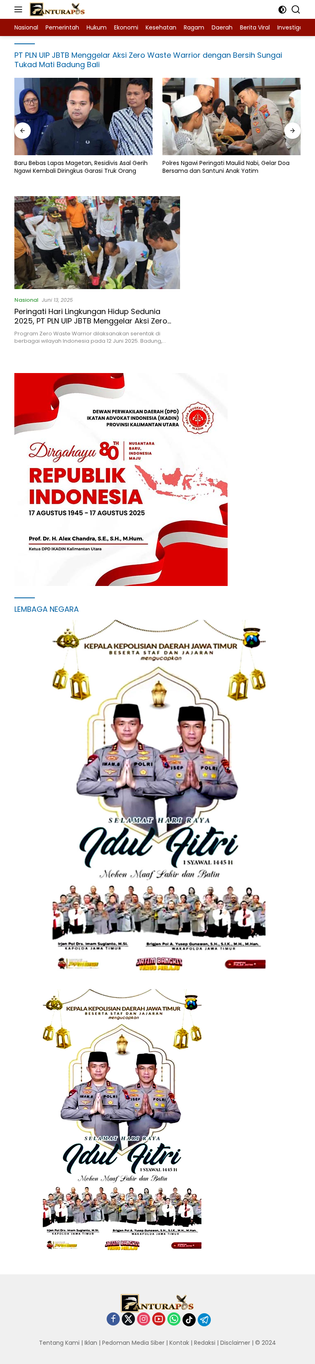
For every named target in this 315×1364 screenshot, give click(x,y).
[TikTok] (189, 1319)
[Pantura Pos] (56, 9)
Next (283, 958)
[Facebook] (113, 1319)
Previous (267, 958)
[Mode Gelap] (282, 9)
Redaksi (204, 1343)
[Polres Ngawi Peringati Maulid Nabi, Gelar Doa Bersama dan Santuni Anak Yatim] (231, 117)
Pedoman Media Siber (133, 1343)
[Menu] (19, 9)
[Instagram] (143, 1319)
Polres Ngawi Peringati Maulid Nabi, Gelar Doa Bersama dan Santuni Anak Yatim (226, 166)
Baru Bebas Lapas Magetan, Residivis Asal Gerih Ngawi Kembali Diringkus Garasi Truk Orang (81, 166)
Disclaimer (235, 1343)
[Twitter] (128, 1319)
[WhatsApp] (173, 1319)
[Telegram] (204, 1319)
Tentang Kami (59, 1343)
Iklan (90, 1343)
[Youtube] (158, 1319)
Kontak (179, 1343)
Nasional (26, 300)
